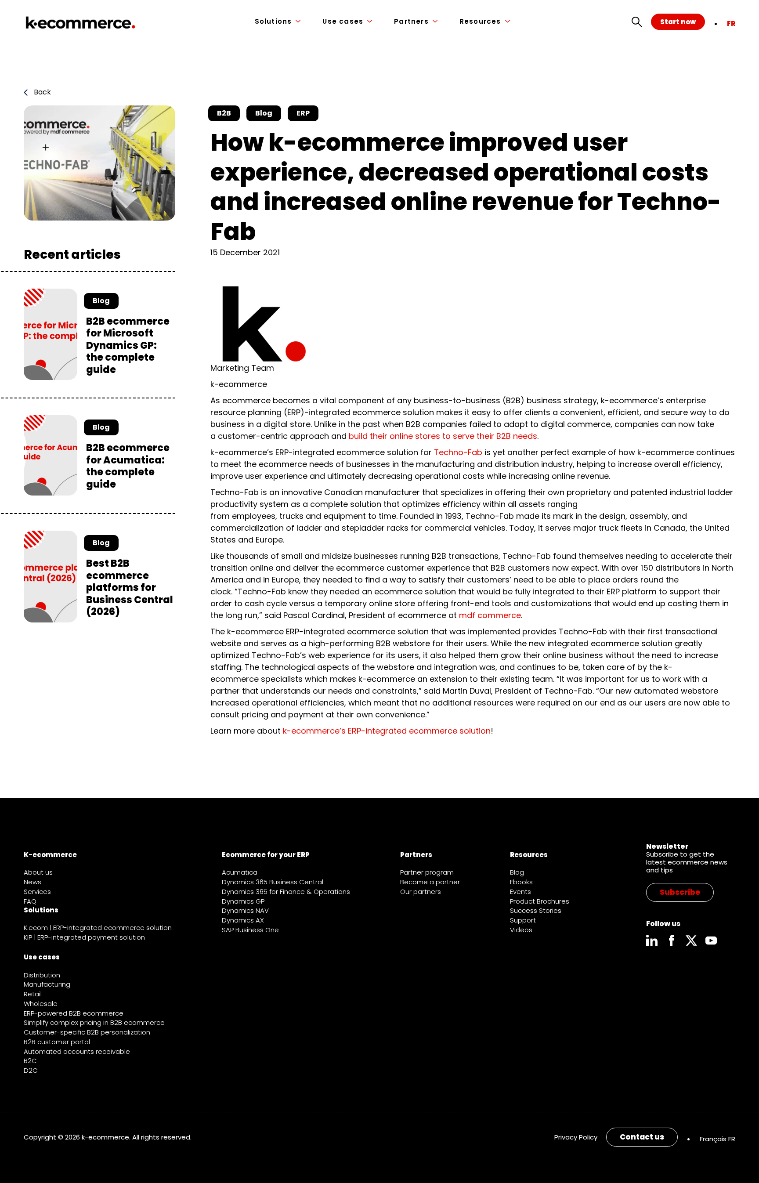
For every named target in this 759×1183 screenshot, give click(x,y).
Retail (33, 993)
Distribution (42, 975)
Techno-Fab (458, 452)
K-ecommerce (50, 854)
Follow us (663, 923)
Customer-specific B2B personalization (87, 1032)
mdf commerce (490, 615)
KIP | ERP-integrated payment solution (84, 937)
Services (37, 891)
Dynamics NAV (245, 910)
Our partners (420, 891)
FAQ (30, 901)
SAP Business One (250, 929)
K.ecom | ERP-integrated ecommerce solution (98, 927)
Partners (411, 22)
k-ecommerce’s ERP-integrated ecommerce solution (387, 730)
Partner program (427, 872)
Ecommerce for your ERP (266, 854)
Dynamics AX (243, 920)
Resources (480, 22)
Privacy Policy (575, 1137)
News (32, 881)
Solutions (273, 22)
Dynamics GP (243, 901)
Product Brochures (539, 901)
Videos (521, 929)
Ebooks (521, 881)
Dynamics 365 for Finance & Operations (286, 891)
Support (523, 920)
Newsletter (667, 846)
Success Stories (535, 910)
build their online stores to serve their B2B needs (443, 436)
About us (38, 872)
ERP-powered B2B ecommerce (73, 1013)
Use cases (342, 22)
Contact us (642, 1137)
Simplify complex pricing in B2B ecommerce (94, 1022)
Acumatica (239, 872)
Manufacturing (47, 984)
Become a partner (430, 881)
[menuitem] (731, 23)
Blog (517, 872)
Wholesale (41, 1003)
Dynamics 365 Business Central (272, 881)
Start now (678, 21)
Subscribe (680, 892)
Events (520, 891)
